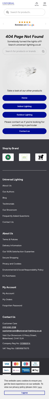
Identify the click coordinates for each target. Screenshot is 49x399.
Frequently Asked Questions (15, 216)
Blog (4, 197)
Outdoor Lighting (24, 115)
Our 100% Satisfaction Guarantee (18, 251)
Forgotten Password (12, 305)
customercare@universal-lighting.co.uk (22, 331)
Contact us (24, 131)
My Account (8, 293)
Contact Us (8, 222)
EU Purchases (9, 276)
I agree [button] (24, 393)
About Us (6, 185)
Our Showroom (9, 210)
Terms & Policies (10, 239)
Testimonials (8, 204)
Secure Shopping (10, 257)
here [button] (40, 387)
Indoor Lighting (24, 106)
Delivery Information (12, 245)
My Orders (7, 299)
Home (24, 98)
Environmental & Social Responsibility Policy (22, 270)
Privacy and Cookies (11, 263)
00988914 (25, 343)
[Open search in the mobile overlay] (24, 12)
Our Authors (8, 191)
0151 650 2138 (9, 327)
